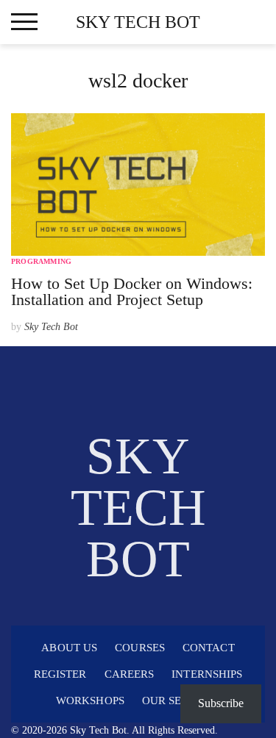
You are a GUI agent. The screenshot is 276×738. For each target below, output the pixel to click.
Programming (41, 261)
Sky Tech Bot (138, 22)
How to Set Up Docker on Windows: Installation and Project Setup (131, 291)
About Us (69, 647)
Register (60, 674)
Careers (130, 674)
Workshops (90, 700)
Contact (209, 647)
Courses (140, 647)
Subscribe (221, 703)
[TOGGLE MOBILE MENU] (24, 22)
